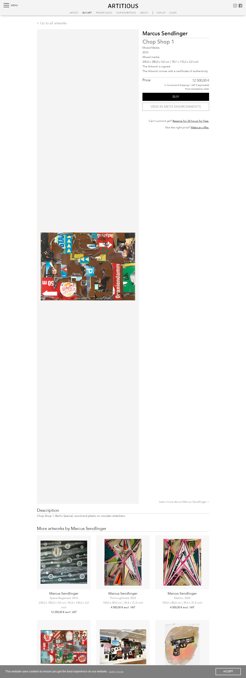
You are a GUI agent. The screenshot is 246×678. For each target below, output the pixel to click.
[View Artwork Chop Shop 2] (64, 647)
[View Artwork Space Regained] (64, 562)
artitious (123, 6)
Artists (74, 12)
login (172, 12)
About (144, 12)
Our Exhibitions (126, 12)
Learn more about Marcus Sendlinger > (184, 502)
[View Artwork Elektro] (182, 562)
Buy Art (87, 12)
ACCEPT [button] (228, 671)
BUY (176, 96)
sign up (161, 12)
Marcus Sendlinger (63, 593)
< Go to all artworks (52, 23)
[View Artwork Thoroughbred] (123, 562)
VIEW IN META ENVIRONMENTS (176, 106)
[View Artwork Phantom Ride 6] (123, 647)
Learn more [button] (116, 671)
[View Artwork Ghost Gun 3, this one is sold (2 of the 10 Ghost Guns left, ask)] (182, 647)
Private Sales (104, 12)
